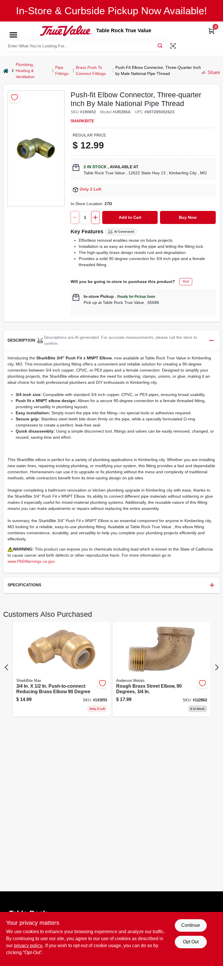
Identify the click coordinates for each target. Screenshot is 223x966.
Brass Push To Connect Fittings (91, 70)
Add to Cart (130, 217)
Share (214, 72)
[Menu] (13, 35)
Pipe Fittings (62, 70)
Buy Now (188, 217)
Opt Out (191, 941)
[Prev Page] (6, 667)
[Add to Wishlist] (15, 97)
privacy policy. (28, 945)
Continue (190, 925)
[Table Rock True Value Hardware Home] (66, 31)
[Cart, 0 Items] (211, 31)
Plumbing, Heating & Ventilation (25, 70)
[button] (111, 340)
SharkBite (82, 121)
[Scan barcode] (173, 46)
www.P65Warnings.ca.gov (31, 561)
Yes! (185, 281)
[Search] (160, 45)
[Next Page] (217, 667)
